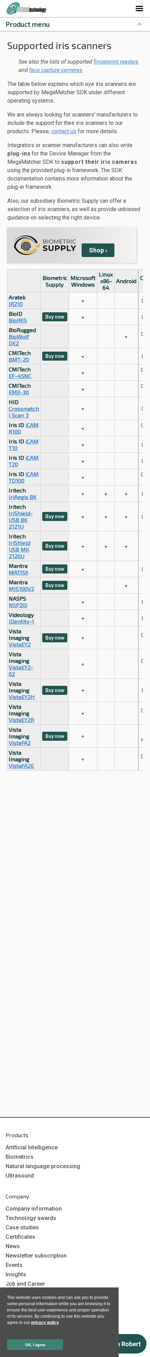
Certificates (20, 1237)
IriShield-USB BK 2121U (21, 520)
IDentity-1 (21, 621)
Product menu (28, 24)
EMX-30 (19, 392)
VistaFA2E (21, 765)
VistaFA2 (20, 742)
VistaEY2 (20, 644)
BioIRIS (18, 320)
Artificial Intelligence (32, 1147)
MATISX (18, 572)
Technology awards (31, 1218)
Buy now (54, 317)
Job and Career (25, 1283)
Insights (16, 1274)
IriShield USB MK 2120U (19, 549)
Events (14, 1265)
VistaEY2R (21, 719)
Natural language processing (43, 1166)
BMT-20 (19, 359)
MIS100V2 (21, 588)
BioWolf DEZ (19, 339)
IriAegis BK (23, 496)
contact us (63, 131)
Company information (34, 1208)
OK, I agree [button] (35, 1345)
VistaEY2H (22, 696)
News (13, 1246)
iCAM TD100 (24, 477)
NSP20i (18, 605)
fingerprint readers (115, 61)
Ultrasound (20, 1175)
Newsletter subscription (36, 1255)
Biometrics (19, 1157)
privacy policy (45, 1322)
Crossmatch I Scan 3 (24, 411)
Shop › (98, 250)
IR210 (16, 303)
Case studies (22, 1227)
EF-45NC (20, 375)
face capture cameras (55, 70)
